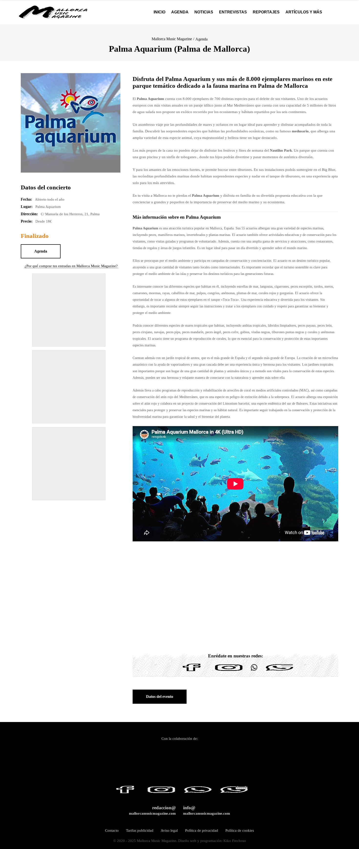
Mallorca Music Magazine (172, 39)
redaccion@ (152, 810)
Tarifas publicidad (139, 830)
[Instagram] (229, 671)
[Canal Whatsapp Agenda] (279, 671)
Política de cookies (239, 830)
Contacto (112, 830)
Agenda (201, 39)
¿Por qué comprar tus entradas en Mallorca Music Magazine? (71, 266)
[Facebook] (192, 671)
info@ (206, 810)
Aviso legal (169, 830)
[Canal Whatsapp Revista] (254, 671)
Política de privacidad (201, 830)
